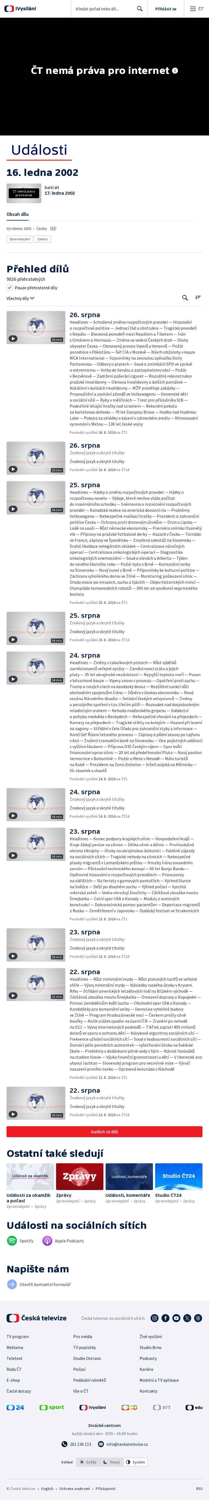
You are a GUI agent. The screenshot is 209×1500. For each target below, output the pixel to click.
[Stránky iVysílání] (92, 1408)
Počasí (79, 1369)
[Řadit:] (197, 297)
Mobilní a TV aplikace (159, 1380)
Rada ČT (14, 1369)
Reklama (15, 1347)
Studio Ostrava (87, 1358)
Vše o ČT (81, 1391)
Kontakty (148, 1391)
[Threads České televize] (198, 1318)
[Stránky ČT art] (161, 1408)
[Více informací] (175, 71)
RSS (199, 1488)
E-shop (13, 1380)
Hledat (139, 8)
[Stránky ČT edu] (194, 1408)
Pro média (82, 1336)
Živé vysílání (151, 1336)
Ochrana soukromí (74, 1488)
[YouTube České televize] (176, 1318)
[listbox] (112, 1462)
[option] (88, 1462)
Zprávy (42, 239)
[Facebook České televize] (165, 1318)
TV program (18, 1336)
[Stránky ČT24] (15, 1408)
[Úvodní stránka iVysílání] (25, 8)
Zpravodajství (20, 239)
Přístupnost (105, 1488)
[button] (38, 373)
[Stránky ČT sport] (51, 1408)
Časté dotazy (19, 1391)
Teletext (15, 1358)
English (47, 1488)
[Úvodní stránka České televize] (37, 1318)
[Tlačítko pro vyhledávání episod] (185, 298)
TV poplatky (84, 1347)
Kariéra (146, 1369)
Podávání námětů (89, 1380)
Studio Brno (151, 1347)
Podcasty (148, 1358)
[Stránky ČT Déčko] (129, 1408)
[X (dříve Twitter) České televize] (187, 1318)
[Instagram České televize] (154, 1318)
